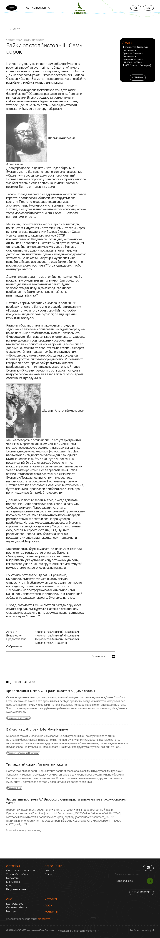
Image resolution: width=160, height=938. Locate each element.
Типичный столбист (17, 874)
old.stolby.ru (44, 919)
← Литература (13, 28)
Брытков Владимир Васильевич (133, 55)
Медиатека (12, 878)
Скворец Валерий (132, 62)
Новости (49, 870)
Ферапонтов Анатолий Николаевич (135, 48)
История (51, 899)
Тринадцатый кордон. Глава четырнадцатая (37, 764)
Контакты (51, 911)
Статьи (48, 874)
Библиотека (13, 881)
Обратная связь (142, 892)
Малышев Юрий (14, 788)
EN (148, 7)
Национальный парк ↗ (18, 889)
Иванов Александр (132, 59)
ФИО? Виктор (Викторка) (136, 65)
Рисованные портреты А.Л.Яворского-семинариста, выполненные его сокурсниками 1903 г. (66, 801)
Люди (48, 905)
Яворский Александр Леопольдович (23, 830)
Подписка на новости (127, 874)
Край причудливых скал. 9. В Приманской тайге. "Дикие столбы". (51, 691)
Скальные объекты (16, 907)
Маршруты (12, 911)
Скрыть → (137, 77)
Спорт (9, 885)
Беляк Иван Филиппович (18, 718)
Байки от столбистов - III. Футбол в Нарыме (37, 729)
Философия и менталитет (20, 870)
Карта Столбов (36, 7)
